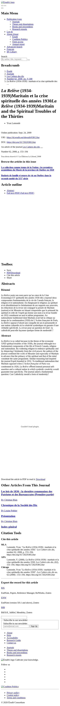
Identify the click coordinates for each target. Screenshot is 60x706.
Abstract (10, 190)
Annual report (18, 44)
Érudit (15, 37)
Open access (17, 42)
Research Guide (14, 640)
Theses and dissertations (22, 24)
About (15, 34)
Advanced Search (14, 47)
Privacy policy (13, 693)
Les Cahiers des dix (15, 76)
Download (40, 479)
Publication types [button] (14, 19)
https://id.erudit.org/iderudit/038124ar (23, 137)
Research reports (19, 29)
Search (4, 56)
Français (10, 49)
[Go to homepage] (8, 2)
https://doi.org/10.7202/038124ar (21, 142)
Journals (16, 21)
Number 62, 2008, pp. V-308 (19, 79)
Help (9, 635)
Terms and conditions (16, 698)
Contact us (11, 643)
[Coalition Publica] (10, 686)
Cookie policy (13, 695)
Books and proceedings (22, 26)
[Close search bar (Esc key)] (5, 5)
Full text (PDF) (13, 193)
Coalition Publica (19, 39)
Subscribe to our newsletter (15, 623)
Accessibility (12, 638)
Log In (10, 32)
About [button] (10, 34)
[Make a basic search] (2, 5)
